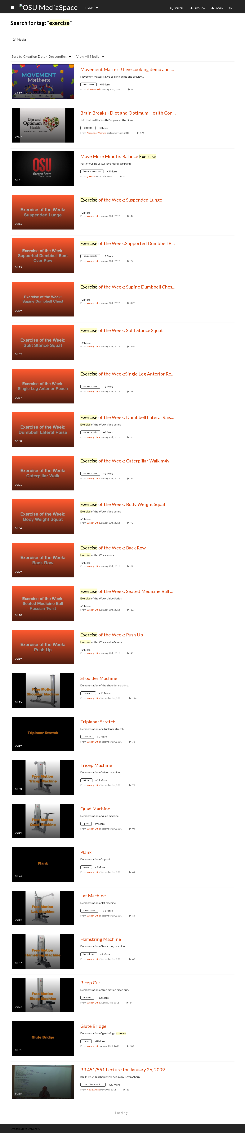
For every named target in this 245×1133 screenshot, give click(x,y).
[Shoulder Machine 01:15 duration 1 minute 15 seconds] (43, 690)
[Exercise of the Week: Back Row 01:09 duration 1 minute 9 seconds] (43, 559)
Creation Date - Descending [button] (39, 56)
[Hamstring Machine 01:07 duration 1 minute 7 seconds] (43, 951)
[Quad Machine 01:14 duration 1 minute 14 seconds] (43, 820)
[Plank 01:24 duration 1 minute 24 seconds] (43, 864)
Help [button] (89, 7)
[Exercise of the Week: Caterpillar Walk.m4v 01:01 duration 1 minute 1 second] (43, 472)
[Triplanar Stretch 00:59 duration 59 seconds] (43, 733)
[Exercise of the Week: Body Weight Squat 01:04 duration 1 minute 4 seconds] (43, 516)
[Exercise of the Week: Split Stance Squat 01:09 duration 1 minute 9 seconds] (43, 342)
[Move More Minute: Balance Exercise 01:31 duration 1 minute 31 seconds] (43, 168)
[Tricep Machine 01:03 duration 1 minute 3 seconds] (43, 777)
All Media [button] (88, 56)
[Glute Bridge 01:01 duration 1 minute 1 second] (43, 1038)
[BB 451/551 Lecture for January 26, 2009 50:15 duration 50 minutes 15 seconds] (43, 1081)
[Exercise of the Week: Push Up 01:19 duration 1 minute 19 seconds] (43, 646)
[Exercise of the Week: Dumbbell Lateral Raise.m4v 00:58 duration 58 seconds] (43, 429)
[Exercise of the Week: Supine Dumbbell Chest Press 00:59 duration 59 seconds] (43, 298)
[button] (14, 7)
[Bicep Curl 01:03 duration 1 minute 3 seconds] (43, 994)
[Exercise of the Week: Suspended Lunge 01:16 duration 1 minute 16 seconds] (43, 211)
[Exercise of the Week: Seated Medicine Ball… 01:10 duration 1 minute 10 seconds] (43, 603)
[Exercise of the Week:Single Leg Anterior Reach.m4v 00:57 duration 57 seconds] (43, 385)
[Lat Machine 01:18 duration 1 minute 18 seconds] (43, 907)
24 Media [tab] (19, 39)
